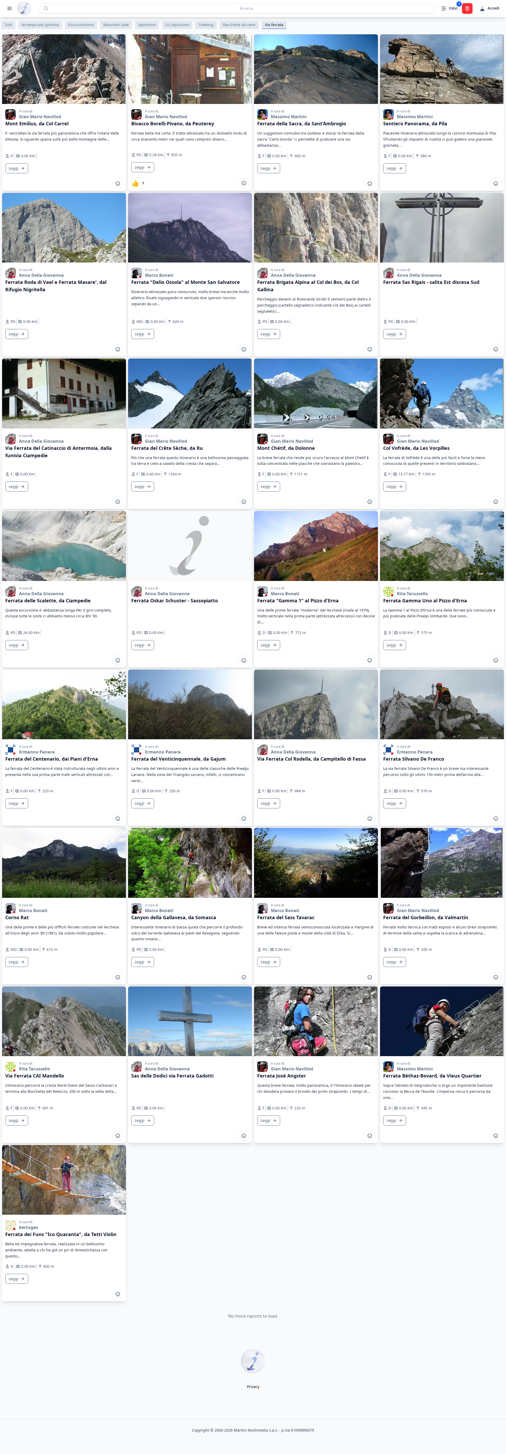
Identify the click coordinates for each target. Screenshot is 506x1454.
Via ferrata (274, 24)
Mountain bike (116, 24)
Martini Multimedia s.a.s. (256, 1430)
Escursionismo (81, 24)
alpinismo (147, 24)
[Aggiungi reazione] (118, 184)
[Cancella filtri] (467, 8)
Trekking (205, 24)
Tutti (8, 24)
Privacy (253, 1386)
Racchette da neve (239, 24)
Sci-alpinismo (177, 24)
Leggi (13, 168)
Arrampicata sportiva (40, 24)
